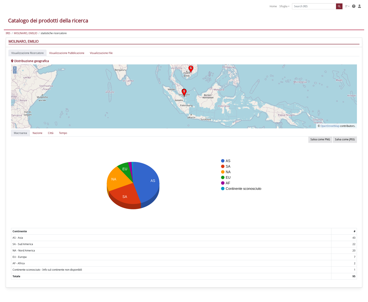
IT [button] (346, 6)
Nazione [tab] (37, 133)
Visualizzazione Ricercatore (27, 53)
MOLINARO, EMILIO (25, 33)
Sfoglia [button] (283, 6)
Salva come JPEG (345, 139)
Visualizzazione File (101, 53)
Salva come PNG (320, 139)
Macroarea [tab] (20, 133)
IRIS (8, 33)
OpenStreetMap (330, 126)
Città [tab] (50, 133)
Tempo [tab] (63, 133)
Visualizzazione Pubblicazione (66, 53)
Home (273, 6)
